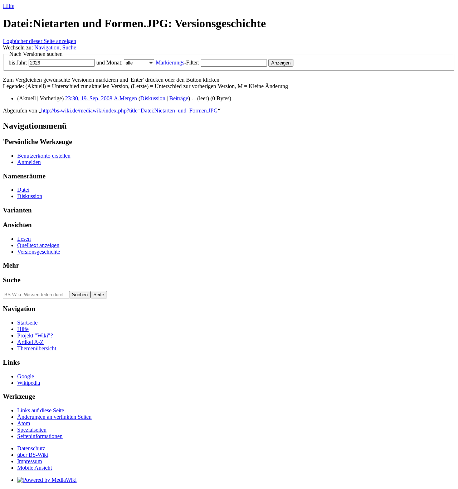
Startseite (27, 323)
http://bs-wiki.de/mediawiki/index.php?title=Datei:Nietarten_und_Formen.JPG (129, 110)
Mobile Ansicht (34, 468)
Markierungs (170, 62)
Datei (23, 190)
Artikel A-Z (30, 342)
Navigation (46, 47)
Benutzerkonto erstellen (43, 156)
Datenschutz (31, 448)
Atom (23, 423)
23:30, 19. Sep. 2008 (88, 98)
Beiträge (178, 98)
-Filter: (177, 62)
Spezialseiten (32, 430)
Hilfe (8, 6)
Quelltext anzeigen (38, 245)
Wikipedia (28, 383)
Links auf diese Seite (40, 410)
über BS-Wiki (32, 455)
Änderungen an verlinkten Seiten (54, 417)
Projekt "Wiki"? (35, 335)
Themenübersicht (36, 348)
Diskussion (152, 98)
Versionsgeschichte (38, 252)
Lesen (24, 239)
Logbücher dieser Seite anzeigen (39, 41)
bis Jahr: (18, 62)
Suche (69, 47)
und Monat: (109, 62)
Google (25, 376)
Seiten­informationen (40, 436)
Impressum (29, 461)
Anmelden (29, 162)
